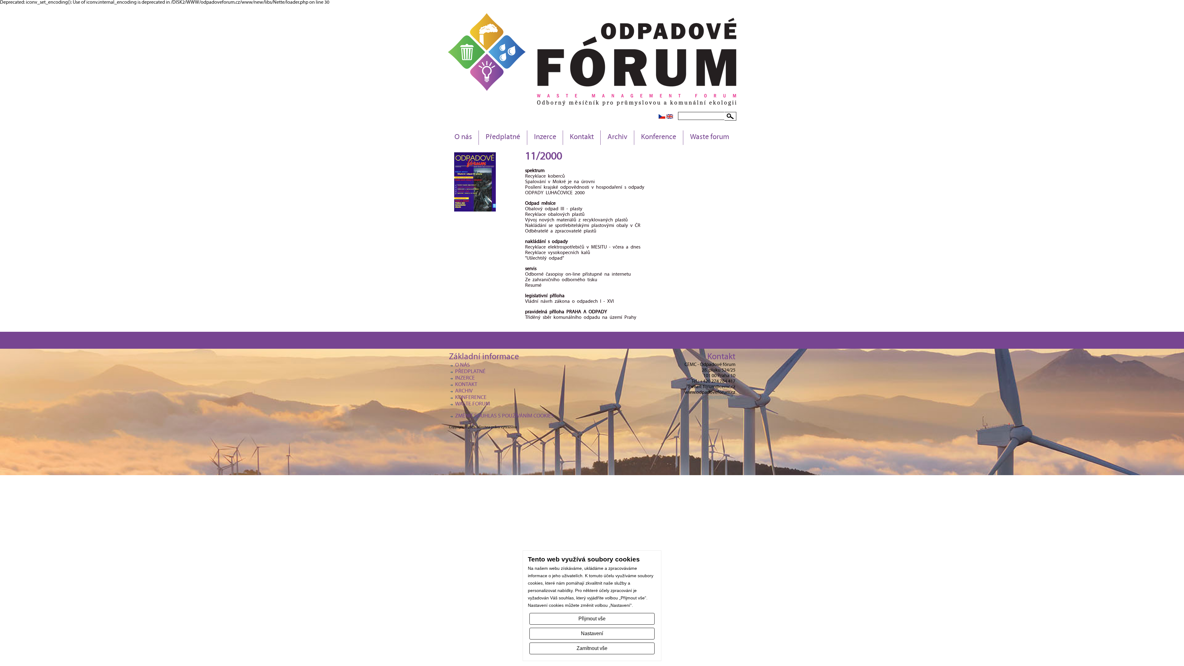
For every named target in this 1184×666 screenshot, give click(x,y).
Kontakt (582, 137)
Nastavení (592, 633)
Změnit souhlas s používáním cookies (504, 416)
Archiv (617, 137)
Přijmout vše (592, 618)
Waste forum (709, 137)
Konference (658, 137)
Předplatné (503, 137)
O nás (463, 137)
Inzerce (545, 137)
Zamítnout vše (592, 648)
